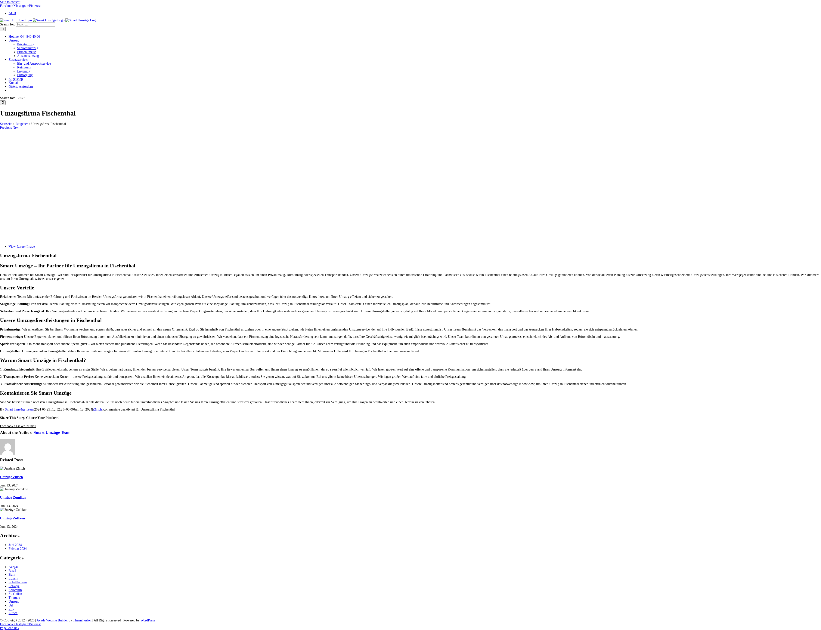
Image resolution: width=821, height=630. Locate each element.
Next (16, 127)
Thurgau (14, 597)
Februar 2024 (18, 548)
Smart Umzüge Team (19, 409)
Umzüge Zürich (11, 477)
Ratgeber (22, 124)
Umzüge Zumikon (13, 497)
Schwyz (14, 586)
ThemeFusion (82, 620)
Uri (11, 605)
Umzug (14, 601)
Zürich (97, 409)
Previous (6, 127)
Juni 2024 (15, 545)
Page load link (9, 628)
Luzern (13, 578)
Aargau (14, 567)
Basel (12, 570)
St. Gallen (15, 594)
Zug (11, 609)
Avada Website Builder (52, 620)
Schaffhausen (18, 582)
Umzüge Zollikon (12, 518)
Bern (12, 574)
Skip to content (10, 2)
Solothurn (15, 590)
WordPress (147, 620)
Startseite (6, 124)
